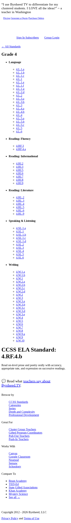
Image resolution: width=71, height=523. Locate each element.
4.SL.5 (20, 254)
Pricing (6, 18)
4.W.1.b (20, 275)
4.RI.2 (19, 163)
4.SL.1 (20, 231)
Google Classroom (19, 456)
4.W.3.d (20, 311)
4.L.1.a (20, 69)
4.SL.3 (20, 247)
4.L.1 (19, 79)
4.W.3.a (20, 301)
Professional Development (24, 415)
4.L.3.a (20, 98)
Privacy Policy (9, 518)
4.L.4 (19, 115)
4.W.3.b (20, 304)
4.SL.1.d (21, 241)
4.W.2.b (20, 284)
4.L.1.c (20, 75)
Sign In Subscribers (27, 37)
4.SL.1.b (21, 234)
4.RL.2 (20, 197)
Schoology (15, 466)
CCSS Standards (18, 401)
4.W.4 (19, 317)
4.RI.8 (19, 179)
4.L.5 (19, 128)
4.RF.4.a (21, 149)
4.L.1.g (20, 88)
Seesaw (13, 463)
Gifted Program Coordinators (25, 432)
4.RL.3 (20, 200)
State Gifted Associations (23, 487)
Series (12, 408)
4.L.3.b (20, 102)
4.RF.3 (20, 145)
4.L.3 (19, 105)
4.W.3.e (20, 314)
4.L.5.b (20, 121)
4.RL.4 (20, 203)
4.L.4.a (20, 108)
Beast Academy (18, 480)
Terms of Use (31, 518)
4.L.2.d (20, 92)
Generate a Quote (19, 18)
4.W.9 (19, 337)
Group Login (51, 37)
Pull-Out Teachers (19, 435)
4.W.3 (19, 298)
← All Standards (11, 46)
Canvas (13, 453)
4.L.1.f (20, 85)
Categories (15, 405)
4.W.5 (19, 320)
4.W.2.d (20, 291)
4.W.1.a (20, 271)
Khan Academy (18, 490)
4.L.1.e (20, 82)
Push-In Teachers (19, 439)
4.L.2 (19, 95)
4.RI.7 (19, 176)
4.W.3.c (20, 307)
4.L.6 (19, 131)
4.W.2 (19, 294)
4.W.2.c (20, 288)
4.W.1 (19, 278)
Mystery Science (18, 494)
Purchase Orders (36, 18)
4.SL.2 (20, 244)
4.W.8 (19, 330)
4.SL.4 (20, 251)
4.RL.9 (20, 213)
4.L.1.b (20, 72)
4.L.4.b (20, 111)
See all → (14, 497)
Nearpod (14, 459)
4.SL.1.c (21, 237)
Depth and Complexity (22, 411)
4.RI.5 (19, 170)
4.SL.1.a (21, 228)
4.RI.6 (19, 173)
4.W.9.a (20, 334)
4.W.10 (20, 340)
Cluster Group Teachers (22, 429)
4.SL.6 (20, 257)
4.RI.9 (19, 183)
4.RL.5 (20, 207)
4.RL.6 (20, 210)
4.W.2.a (20, 281)
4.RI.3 (19, 166)
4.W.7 (19, 327)
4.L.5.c (20, 124)
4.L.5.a (20, 118)
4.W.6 (19, 324)
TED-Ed (14, 484)
